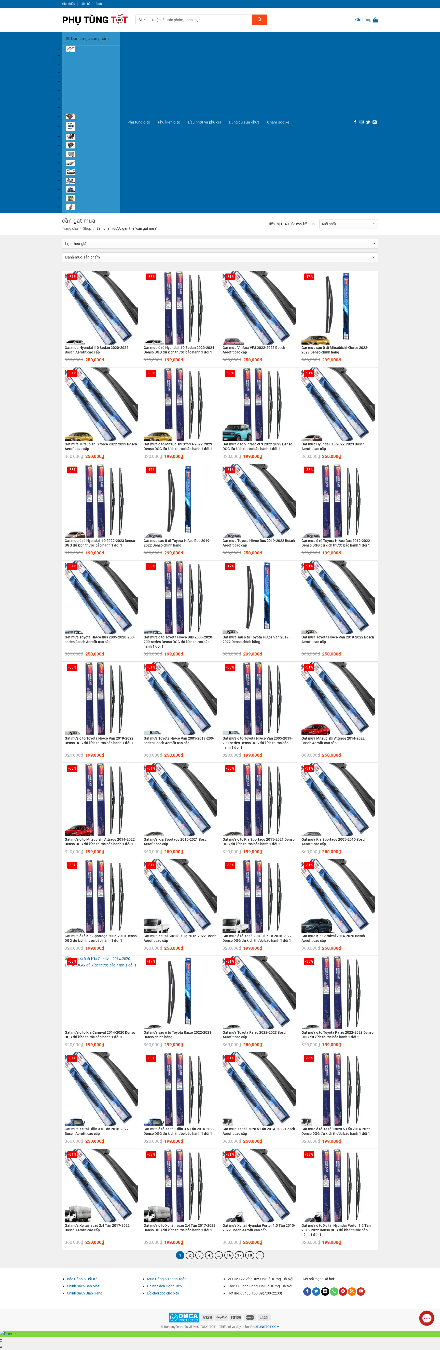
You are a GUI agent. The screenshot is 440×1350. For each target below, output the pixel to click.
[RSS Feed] (352, 1291)
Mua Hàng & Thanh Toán (166, 1279)
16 (229, 1255)
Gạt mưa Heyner (79, 99)
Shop (87, 228)
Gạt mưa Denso (78, 81)
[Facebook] (355, 122)
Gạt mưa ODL (77, 107)
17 (239, 1255)
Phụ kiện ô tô (169, 122)
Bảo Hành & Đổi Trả (82, 1279)
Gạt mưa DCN (77, 90)
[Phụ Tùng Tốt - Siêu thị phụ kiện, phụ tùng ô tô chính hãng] (95, 19)
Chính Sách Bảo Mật (83, 1286)
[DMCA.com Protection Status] (184, 1317)
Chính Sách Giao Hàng (84, 1293)
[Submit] (259, 20)
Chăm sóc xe (278, 122)
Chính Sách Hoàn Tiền (164, 1286)
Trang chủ (70, 228)
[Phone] (334, 1291)
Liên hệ (85, 4)
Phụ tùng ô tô (139, 122)
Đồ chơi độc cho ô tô (163, 1293)
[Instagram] (362, 122)
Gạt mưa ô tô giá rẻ (81, 73)
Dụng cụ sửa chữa (244, 122)
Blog (99, 4)
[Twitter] (368, 122)
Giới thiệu (68, 4)
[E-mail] (375, 122)
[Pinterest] (343, 1291)
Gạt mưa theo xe (79, 64)
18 (250, 1255)
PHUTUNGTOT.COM (264, 1327)
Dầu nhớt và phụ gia (204, 122)
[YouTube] (361, 1291)
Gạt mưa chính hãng (82, 55)
